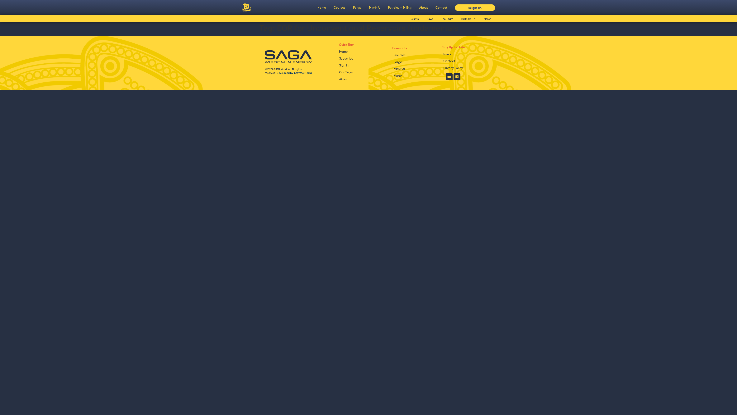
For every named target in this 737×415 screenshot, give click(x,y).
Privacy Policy (453, 68)
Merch (487, 18)
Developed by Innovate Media (294, 72)
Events (415, 18)
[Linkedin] (457, 76)
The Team (447, 18)
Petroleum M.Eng (399, 7)
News (429, 18)
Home (321, 7)
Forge (357, 7)
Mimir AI (374, 7)
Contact (441, 7)
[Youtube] (449, 76)
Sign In (344, 65)
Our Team (346, 72)
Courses (339, 7)
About (423, 7)
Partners (466, 18)
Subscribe (346, 58)
